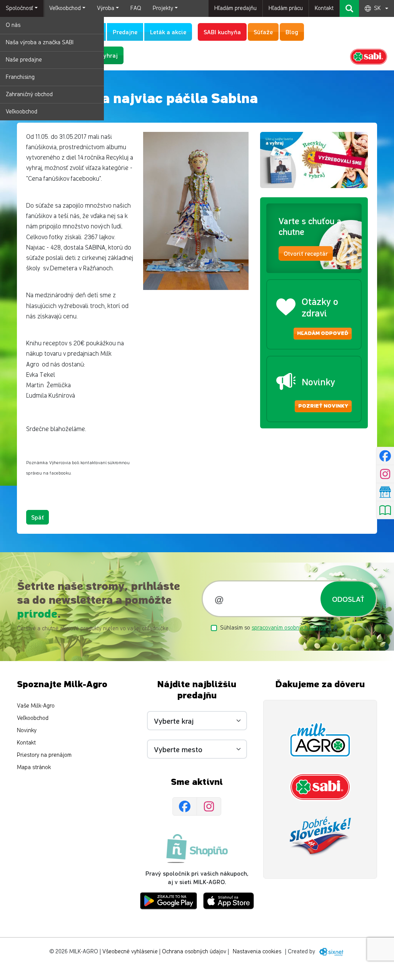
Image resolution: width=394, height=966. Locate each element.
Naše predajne (24, 60)
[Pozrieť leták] (385, 510)
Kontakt (324, 8)
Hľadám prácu (286, 8)
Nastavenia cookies (257, 951)
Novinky (27, 730)
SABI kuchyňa (222, 31)
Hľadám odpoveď (322, 333)
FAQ (135, 8)
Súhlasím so (273, 628)
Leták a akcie (168, 31)
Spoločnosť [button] (19, 8)
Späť (37, 517)
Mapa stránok (34, 767)
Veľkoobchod (21, 112)
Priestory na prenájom (44, 755)
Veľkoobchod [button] (65, 8)
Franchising (20, 77)
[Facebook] (184, 806)
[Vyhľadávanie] (349, 8)
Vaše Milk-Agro (36, 706)
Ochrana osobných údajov (194, 951)
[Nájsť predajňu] (385, 492)
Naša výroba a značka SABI (39, 42)
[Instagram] (209, 806)
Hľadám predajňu (235, 8)
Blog (291, 31)
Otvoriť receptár (306, 253)
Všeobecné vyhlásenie (130, 951)
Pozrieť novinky (323, 406)
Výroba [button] (105, 8)
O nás (13, 25)
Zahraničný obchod (29, 94)
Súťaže (263, 31)
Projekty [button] (163, 8)
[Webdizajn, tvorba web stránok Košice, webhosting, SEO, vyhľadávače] (331, 951)
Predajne (125, 31)
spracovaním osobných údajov (289, 628)
